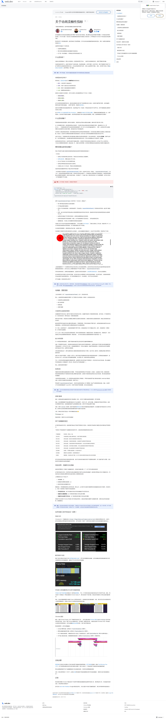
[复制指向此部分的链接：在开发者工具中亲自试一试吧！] (78, 512)
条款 (2, 717)
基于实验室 (89, 664)
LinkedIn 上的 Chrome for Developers (132, 709)
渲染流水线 (63, 80)
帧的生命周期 (75, 623)
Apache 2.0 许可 (93, 692)
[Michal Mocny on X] (94, 32)
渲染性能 (81, 105)
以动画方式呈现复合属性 (87, 112)
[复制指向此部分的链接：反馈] (59, 678)
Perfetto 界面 (93, 619)
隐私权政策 (7, 717)
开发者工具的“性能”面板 (60, 593)
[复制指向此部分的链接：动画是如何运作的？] (68, 77)
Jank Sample (86, 223)
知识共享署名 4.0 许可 (73, 692)
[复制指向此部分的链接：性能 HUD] (62, 516)
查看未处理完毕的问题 (47, 707)
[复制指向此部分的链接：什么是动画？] (66, 57)
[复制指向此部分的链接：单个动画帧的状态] (69, 421)
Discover (24, 1)
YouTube (126, 707)
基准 (30, 1)
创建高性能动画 (73, 72)
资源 (19, 1)
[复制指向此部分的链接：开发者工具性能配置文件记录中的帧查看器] (81, 590)
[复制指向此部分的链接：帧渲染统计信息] (65, 555)
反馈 (59, 43)
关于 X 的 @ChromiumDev (130, 705)
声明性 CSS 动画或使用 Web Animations (66, 112)
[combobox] (144, 1)
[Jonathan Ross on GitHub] (80, 32)
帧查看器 (77, 593)
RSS (125, 711)
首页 (56, 17)
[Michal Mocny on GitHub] (96, 32)
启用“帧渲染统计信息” (75, 558)
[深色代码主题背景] (111, 186)
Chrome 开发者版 (87, 705)
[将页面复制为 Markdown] (85, 21)
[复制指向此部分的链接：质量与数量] (63, 396)
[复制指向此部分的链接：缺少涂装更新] (64, 338)
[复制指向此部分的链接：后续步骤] (62, 660)
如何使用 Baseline (38, 1)
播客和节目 (86, 711)
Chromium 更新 (87, 707)
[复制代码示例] (112, 186)
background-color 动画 (101, 389)
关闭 (151, 15)
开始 (160, 15)
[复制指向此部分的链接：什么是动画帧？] (67, 118)
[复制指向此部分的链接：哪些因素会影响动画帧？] (73, 147)
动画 (64, 72)
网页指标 (57, 664)
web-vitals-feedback (65, 686)
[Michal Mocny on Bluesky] (98, 32)
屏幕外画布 (79, 406)
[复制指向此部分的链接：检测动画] (61, 369)
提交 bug (44, 705)
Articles (4, 5)
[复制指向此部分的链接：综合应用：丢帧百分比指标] (75, 465)
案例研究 (51, 1)
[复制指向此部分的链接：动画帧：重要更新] (69, 290)
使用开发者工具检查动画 (84, 72)
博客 (46, 1)
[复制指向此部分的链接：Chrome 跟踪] (64, 616)
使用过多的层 (61, 159)
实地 (75, 672)
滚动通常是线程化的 (92, 271)
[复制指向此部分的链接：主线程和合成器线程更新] (71, 311)
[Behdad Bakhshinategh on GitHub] (61, 32)
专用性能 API (84, 284)
